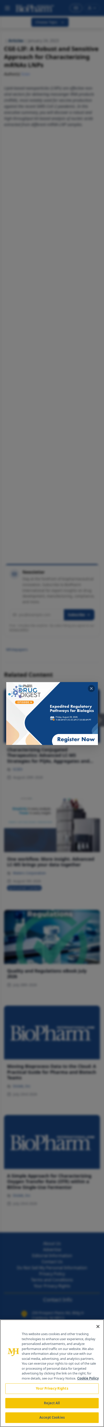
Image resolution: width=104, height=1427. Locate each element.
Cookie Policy (88, 1378)
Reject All (52, 1403)
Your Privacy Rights (52, 1388)
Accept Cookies (52, 1417)
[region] (52, 1373)
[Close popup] (91, 688)
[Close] (97, 1326)
